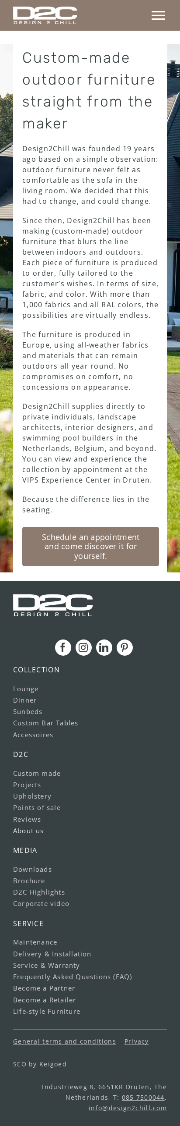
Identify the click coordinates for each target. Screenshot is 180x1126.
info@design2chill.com (128, 1108)
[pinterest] (125, 647)
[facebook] (63, 647)
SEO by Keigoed (40, 1064)
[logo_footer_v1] (53, 598)
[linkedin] (104, 647)
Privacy (137, 1041)
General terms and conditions (64, 1041)
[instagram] (84, 647)
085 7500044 (143, 1097)
